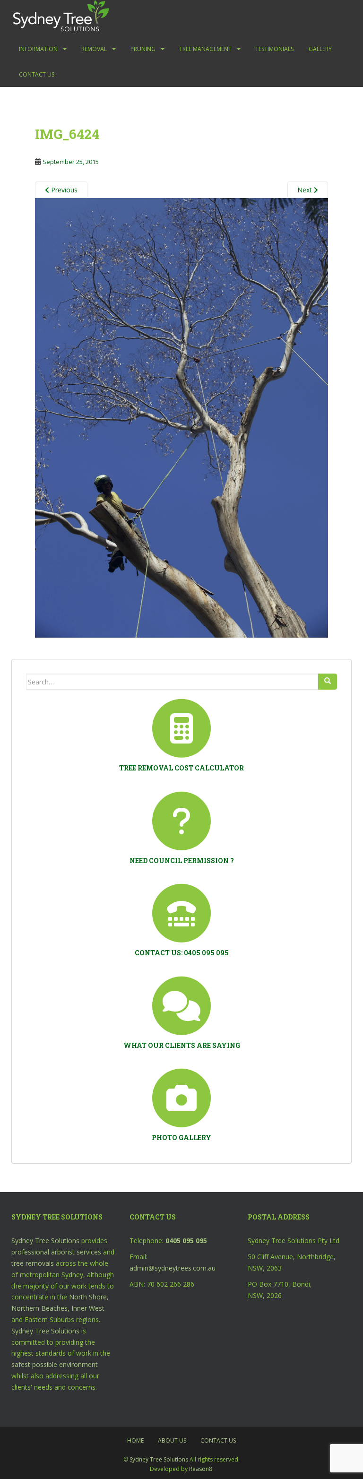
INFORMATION (38, 49)
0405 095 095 (186, 1240)
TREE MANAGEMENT (205, 49)
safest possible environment (54, 1364)
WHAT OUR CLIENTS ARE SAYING (181, 1045)
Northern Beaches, (40, 1308)
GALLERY (320, 49)
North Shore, (89, 1296)
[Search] (327, 682)
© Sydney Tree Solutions (155, 1459)
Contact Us (218, 1440)
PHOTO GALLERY (181, 1137)
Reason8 (200, 1469)
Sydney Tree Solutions (45, 1240)
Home (135, 1440)
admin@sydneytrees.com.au (173, 1267)
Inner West (87, 1308)
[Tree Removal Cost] (181, 728)
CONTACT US (36, 74)
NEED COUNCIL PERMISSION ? (182, 860)
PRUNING (143, 49)
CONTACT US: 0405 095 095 (182, 952)
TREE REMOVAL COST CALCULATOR (181, 767)
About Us (172, 1440)
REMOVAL (94, 49)
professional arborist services (56, 1251)
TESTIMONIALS (274, 49)
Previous (63, 189)
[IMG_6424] (181, 417)
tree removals (32, 1263)
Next (305, 189)
